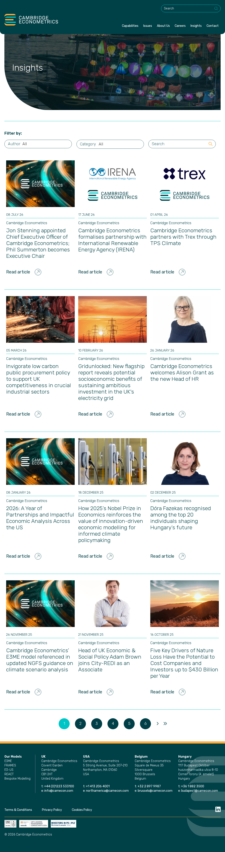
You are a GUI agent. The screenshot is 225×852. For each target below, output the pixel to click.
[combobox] (191, 8)
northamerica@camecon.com (107, 791)
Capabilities (130, 26)
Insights (196, 26)
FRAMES (10, 765)
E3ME (8, 761)
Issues (147, 26)
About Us (163, 26)
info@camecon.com (58, 791)
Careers (180, 26)
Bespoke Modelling (17, 779)
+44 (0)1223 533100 (59, 786)
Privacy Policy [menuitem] (52, 810)
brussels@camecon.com (155, 791)
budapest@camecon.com (199, 791)
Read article (18, 272)
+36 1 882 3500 (192, 786)
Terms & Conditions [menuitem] (18, 810)
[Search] (216, 9)
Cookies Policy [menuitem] (82, 810)
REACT (9, 774)
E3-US (8, 770)
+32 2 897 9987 (149, 786)
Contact (213, 26)
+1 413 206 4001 (98, 786)
